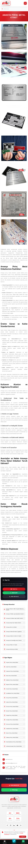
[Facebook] (7, 825)
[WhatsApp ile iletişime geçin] (20, 825)
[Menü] (25, 3)
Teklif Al (14, 589)
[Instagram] (10, 825)
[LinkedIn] (14, 825)
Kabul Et (23, 836)
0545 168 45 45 (15, 596)
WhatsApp (15, 592)
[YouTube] (17, 825)
